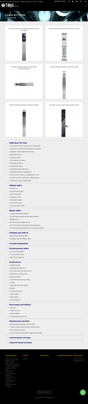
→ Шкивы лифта (13, 294)
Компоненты (9, 371)
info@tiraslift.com (78, 361)
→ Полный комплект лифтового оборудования (23, 177)
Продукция (12, 17)
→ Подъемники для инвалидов (18, 169)
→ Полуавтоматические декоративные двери (23, 216)
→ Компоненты (14, 262)
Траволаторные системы (10, 385)
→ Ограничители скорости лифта (19, 279)
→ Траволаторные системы (19, 342)
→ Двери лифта (14, 210)
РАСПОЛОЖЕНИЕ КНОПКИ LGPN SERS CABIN (24, 105)
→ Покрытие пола (14, 310)
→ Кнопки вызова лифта (18, 248)
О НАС (25, 359)
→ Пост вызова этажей (16, 254)
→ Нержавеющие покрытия (17, 316)
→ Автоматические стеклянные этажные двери (24, 225)
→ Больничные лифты (15, 166)
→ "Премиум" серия (14, 197)
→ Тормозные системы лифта (18, 285)
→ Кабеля (11, 288)
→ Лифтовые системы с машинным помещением (24, 146)
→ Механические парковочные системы (21, 324)
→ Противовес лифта (15, 291)
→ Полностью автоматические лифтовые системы (25, 333)
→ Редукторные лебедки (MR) (18, 236)
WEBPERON (49, 397)
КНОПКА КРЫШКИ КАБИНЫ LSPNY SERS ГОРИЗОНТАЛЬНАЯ (24, 68)
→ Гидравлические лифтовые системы (21, 151)
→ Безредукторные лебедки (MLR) (19, 238)
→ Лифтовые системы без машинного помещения (24, 149)
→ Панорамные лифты (15, 163)
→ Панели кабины (14, 313)
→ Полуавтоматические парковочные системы (23, 327)
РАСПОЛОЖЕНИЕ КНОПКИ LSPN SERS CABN (64, 67)
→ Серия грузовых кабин (16, 206)
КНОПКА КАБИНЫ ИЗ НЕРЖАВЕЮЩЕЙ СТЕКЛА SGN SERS (24, 29)
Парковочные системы (10, 378)
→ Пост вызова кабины (16, 251)
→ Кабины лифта (14, 185)
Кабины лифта (10, 361)
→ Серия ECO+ (12, 188)
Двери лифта (9, 362)
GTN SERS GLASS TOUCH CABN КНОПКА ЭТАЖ (64, 105)
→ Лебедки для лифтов (17, 233)
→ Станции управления (17, 243)
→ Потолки (12, 307)
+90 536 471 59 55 (59, 1)
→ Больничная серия (15, 203)
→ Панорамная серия (15, 200)
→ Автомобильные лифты (17, 160)
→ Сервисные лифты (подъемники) (19, 172)
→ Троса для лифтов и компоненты (20, 271)
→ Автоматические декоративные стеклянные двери (26, 228)
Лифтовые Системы (11, 359)
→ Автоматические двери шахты (19, 222)
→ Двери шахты (13, 219)
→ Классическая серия (15, 191)
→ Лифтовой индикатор (16, 257)
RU (86, 1)
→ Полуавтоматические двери (18, 213)
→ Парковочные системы (18, 321)
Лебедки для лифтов (12, 364)
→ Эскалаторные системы (18, 338)
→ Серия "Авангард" (15, 194)
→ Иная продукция (14, 300)
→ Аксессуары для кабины (19, 305)
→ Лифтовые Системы (17, 143)
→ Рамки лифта (13, 297)
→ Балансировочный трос (17, 268)
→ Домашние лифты (15, 154)
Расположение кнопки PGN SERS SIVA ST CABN (64, 28)
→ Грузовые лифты (14, 157)
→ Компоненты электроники (17, 274)
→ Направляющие (14, 265)
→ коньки (11, 282)
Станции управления (12, 366)
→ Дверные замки (14, 277)
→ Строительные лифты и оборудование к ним (23, 175)
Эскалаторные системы (10, 381)
